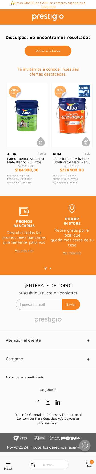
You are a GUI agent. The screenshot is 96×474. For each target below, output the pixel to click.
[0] (88, 464)
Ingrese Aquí (48, 422)
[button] (45, 268)
